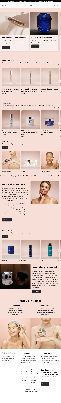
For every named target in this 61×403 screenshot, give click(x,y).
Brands (23, 376)
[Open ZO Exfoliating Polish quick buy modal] (57, 126)
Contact (23, 380)
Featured (24, 374)
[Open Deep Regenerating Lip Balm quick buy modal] (57, 84)
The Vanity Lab (33, 391)
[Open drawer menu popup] (2, 5)
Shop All (24, 370)
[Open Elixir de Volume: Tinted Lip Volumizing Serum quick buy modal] (18, 84)
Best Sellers (25, 372)
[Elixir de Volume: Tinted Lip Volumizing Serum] (11, 77)
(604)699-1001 (15, 314)
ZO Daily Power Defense (9, 132)
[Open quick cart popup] (58, 5)
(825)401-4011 (45, 314)
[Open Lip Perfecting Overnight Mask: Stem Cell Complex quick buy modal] (37, 84)
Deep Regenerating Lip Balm (49, 89)
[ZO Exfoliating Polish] (50, 119)
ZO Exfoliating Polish (47, 132)
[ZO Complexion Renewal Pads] (30, 119)
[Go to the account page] (55, 5)
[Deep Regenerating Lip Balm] (50, 77)
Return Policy (35, 374)
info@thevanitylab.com (15, 312)
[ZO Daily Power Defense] (11, 119)
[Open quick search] (5, 5)
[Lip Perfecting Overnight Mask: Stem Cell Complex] (30, 77)
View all (56, 65)
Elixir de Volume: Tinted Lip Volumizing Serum (10, 90)
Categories (24, 378)
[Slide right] (59, 81)
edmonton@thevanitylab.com (45, 312)
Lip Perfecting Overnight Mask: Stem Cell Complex (29, 90)
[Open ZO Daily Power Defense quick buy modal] (18, 126)
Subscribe (45, 384)
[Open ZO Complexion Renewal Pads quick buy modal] (37, 126)
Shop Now (5, 47)
